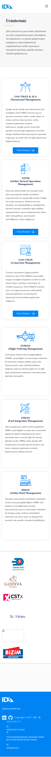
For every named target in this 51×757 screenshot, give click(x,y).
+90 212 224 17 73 (13, 722)
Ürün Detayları (23, 150)
